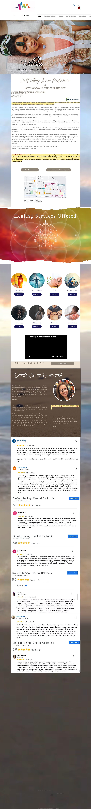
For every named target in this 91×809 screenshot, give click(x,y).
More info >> (60, 793)
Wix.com (57, 808)
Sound (15, 15)
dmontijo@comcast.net (46, 791)
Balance (25, 15)
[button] (79, 7)
